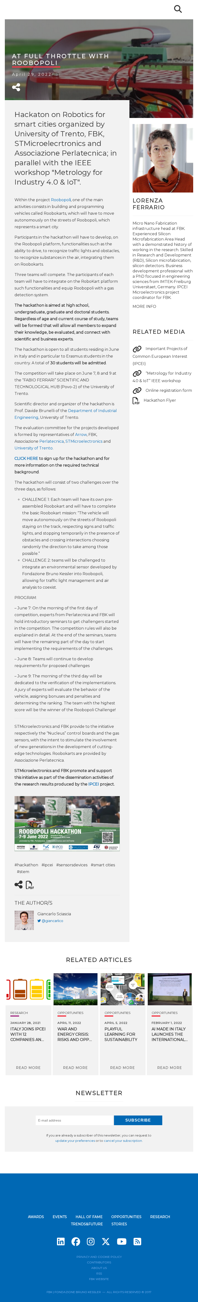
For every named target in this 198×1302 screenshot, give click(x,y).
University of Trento (33, 448)
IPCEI (93, 784)
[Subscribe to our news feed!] (137, 1241)
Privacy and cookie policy (99, 1257)
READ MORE (28, 1068)
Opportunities (70, 1013)
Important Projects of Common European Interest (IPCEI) (160, 356)
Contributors (99, 1262)
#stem (23, 871)
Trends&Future (87, 1224)
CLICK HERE (26, 458)
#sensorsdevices (71, 865)
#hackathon (26, 865)
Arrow (81, 434)
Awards (36, 1217)
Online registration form (169, 390)
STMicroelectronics (83, 441)
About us (99, 1268)
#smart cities (103, 865)
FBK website (99, 1279)
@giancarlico (52, 921)
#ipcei (47, 865)
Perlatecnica (51, 441)
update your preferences (75, 1141)
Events (60, 1217)
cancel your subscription (123, 1141)
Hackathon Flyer (160, 400)
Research (19, 1013)
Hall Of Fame (89, 1217)
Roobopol (61, 200)
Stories (119, 1224)
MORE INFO (144, 306)
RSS (99, 1273)
